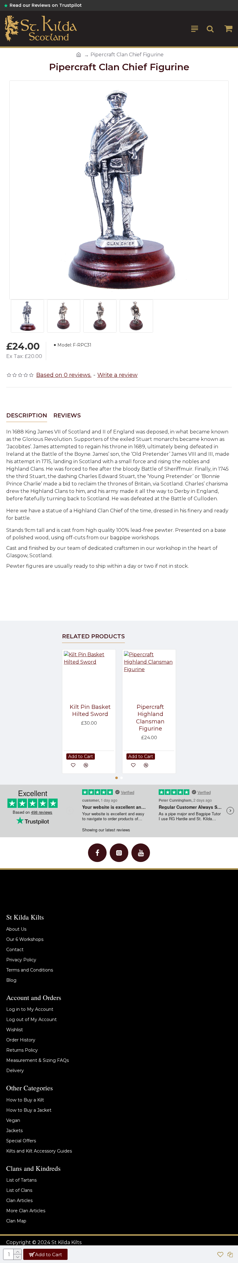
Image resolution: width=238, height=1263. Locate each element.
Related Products (93, 636)
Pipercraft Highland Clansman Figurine (150, 718)
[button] (116, 778)
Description (26, 415)
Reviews (67, 415)
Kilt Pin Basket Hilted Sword (90, 711)
